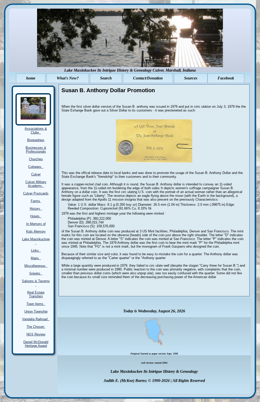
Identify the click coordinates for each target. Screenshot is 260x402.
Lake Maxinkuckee (36, 241)
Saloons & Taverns (36, 283)
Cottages (35, 167)
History (36, 209)
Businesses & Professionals (36, 149)
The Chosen (35, 327)
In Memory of (36, 224)
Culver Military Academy (35, 184)
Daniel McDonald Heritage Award (35, 344)
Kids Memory (36, 231)
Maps (36, 258)
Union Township (35, 311)
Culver (36, 174)
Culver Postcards (35, 193)
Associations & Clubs (36, 130)
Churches (36, 159)
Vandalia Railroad (36, 319)
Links (36, 250)
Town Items (35, 304)
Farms (36, 201)
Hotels (36, 216)
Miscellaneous (35, 266)
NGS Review (35, 334)
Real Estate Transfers (35, 294)
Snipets (35, 273)
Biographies (35, 140)
